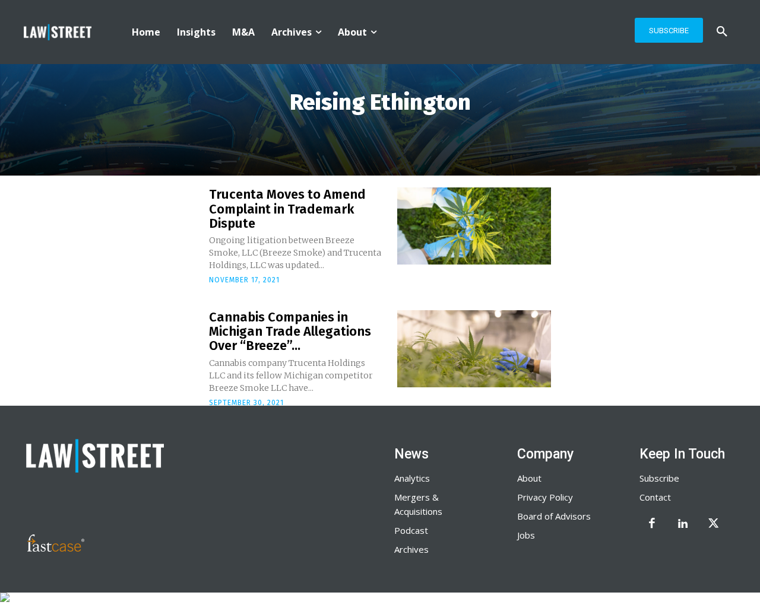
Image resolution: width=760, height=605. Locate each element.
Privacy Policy (545, 497)
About (529, 478)
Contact (655, 497)
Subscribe (659, 478)
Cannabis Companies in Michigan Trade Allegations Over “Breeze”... (290, 331)
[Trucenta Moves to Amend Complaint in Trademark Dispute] (474, 226)
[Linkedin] (682, 524)
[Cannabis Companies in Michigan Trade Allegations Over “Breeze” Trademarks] (474, 348)
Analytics (412, 478)
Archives (411, 549)
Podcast (411, 530)
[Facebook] (651, 524)
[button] (722, 32)
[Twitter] (713, 524)
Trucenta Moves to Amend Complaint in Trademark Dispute (287, 208)
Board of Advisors (554, 516)
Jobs (526, 535)
